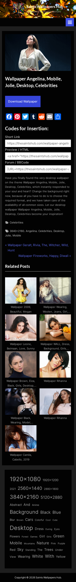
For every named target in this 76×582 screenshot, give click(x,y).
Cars (29, 519)
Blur (12, 519)
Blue (56, 512)
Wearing (24, 556)
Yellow (60, 557)
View (13, 556)
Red (12, 550)
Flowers (15, 536)
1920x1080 (25, 479)
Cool (48, 520)
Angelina (31, 231)
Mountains (29, 543)
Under (59, 549)
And (27, 504)
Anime (35, 504)
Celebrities (16, 222)
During (48, 529)
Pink (53, 543)
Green (58, 536)
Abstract (16, 505)
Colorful (39, 519)
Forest (25, 536)
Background (24, 512)
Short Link (12, 137)
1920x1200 (50, 480)
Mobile (17, 235)
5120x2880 (51, 497)
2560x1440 (30, 488)
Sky (20, 549)
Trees (48, 550)
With (49, 556)
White (37, 556)
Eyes (57, 529)
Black (45, 512)
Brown (20, 520)
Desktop (59, 231)
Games (33, 536)
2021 (13, 488)
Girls (49, 536)
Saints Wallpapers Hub (44, 6)
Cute (54, 520)
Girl (42, 536)
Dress (39, 529)
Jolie (8, 235)
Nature (43, 543)
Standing (30, 549)
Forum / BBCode (17, 162)
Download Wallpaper (22, 101)
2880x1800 (51, 488)
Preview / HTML (17, 150)
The (39, 549)
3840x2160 (17, 231)
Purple (61, 543)
